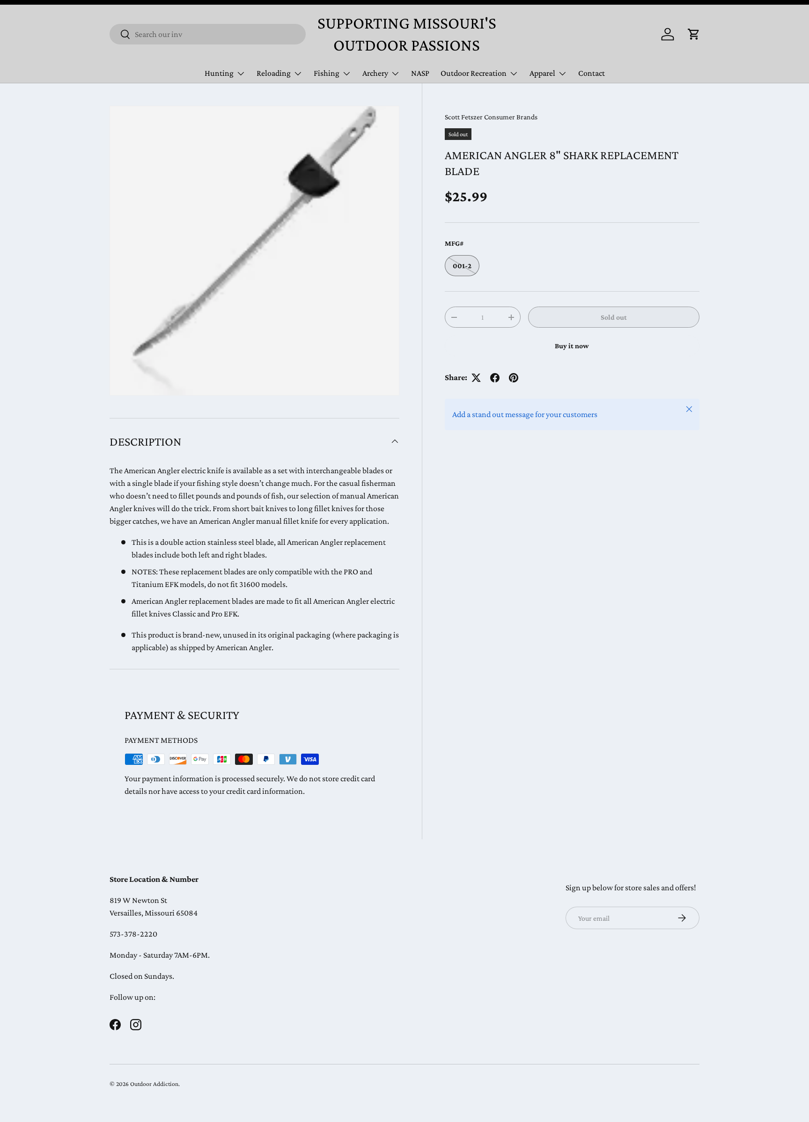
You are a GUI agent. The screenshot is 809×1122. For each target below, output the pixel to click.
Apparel (542, 73)
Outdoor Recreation (474, 73)
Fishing (326, 73)
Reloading (274, 73)
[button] (694, 34)
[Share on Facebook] (494, 377)
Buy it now (572, 346)
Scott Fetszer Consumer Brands (491, 117)
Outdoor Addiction (154, 1083)
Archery (375, 73)
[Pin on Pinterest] (513, 377)
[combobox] (208, 34)
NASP (420, 73)
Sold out (614, 317)
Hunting (219, 73)
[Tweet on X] (476, 377)
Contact (591, 73)
